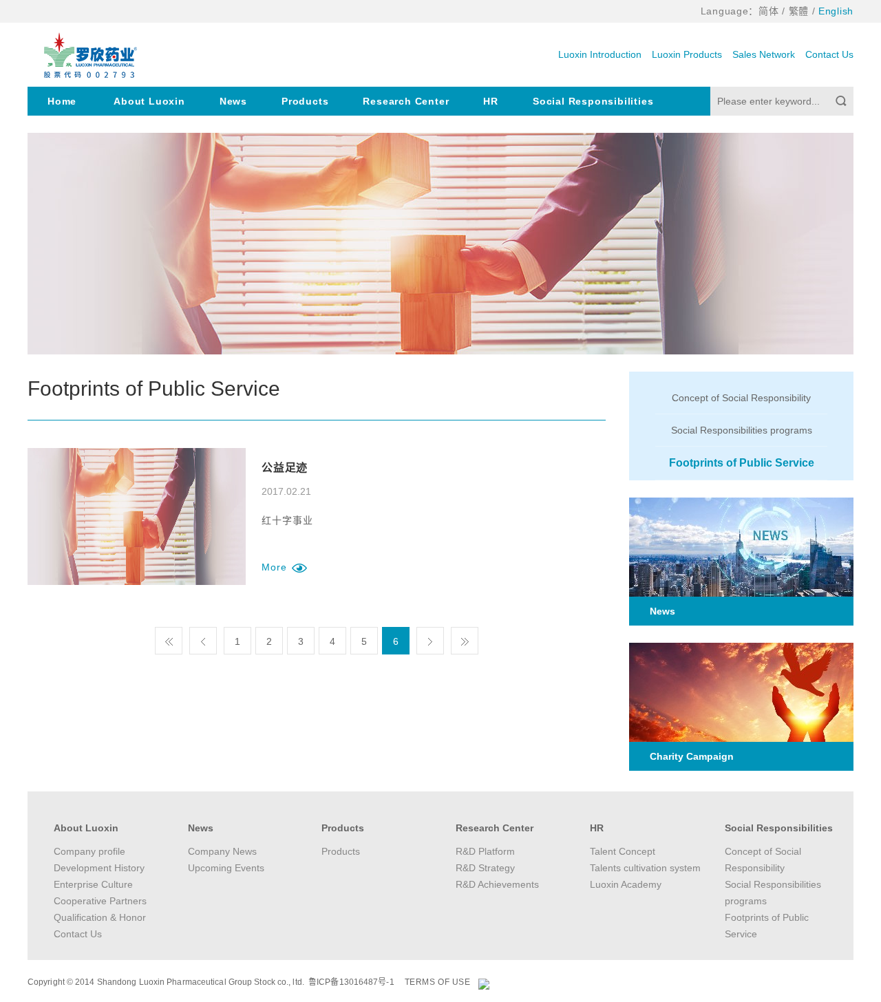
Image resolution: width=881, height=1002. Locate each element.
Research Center (406, 101)
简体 (768, 11)
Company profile (89, 851)
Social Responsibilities (593, 101)
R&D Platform (485, 851)
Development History (99, 867)
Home (61, 101)
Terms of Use (438, 982)
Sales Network (763, 54)
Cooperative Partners (100, 900)
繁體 (799, 11)
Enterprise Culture (93, 884)
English (835, 11)
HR (490, 101)
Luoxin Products (687, 54)
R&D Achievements (497, 884)
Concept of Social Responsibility (741, 397)
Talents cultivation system (645, 867)
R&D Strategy (485, 867)
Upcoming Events (226, 867)
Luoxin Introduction (599, 54)
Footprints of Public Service (741, 463)
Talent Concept (622, 851)
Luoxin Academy (625, 884)
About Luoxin (149, 101)
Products (305, 101)
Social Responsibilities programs (741, 430)
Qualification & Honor (100, 917)
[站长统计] (483, 983)
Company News (222, 851)
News (233, 101)
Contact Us (829, 54)
